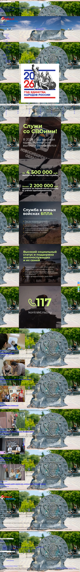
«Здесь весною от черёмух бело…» (7, 6)
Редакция (4, 58)
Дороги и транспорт (8, 46)
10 (6, 109)
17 (6, 111)
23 (74, 111)
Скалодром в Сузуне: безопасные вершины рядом (17, 431)
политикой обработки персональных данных (66, 568)
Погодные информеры (40, 29)
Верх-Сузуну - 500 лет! (5, 11)
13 (40, 109)
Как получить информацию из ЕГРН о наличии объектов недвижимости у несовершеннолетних (20, 7)
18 (17, 111)
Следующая (4, 490)
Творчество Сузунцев (8, 56)
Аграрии (7, 57)
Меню (1, 31)
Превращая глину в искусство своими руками (15, 379)
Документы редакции (8, 62)
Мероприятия (7, 37)
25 (17, 113)
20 (40, 111)
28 (51, 113)
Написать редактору (4, 540)
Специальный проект (6, 54)
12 (29, 109)
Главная (4, 39)
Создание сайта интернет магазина (9, 565)
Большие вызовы (6, 458)
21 (51, 111)
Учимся (7, 36)
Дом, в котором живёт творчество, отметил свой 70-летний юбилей (23, 484)
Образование (7, 49)
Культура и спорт (3, 481)
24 (6, 113)
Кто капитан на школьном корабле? (7, 10)
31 (6, 114)
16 (74, 109)
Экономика (4, 45)
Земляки (4, 55)
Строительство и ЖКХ (9, 47)
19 (29, 111)
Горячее (7, 40)
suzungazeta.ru (3, 24)
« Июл (39, 116)
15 (63, 109)
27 (40, 113)
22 (63, 111)
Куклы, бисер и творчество (9, 405)
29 (63, 113)
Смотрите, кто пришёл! (5, 9)
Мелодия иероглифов (7, 353)
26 (29, 113)
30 (74, 113)
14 (51, 109)
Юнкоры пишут (8, 38)
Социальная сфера (5, 48)
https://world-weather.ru (40, 28)
